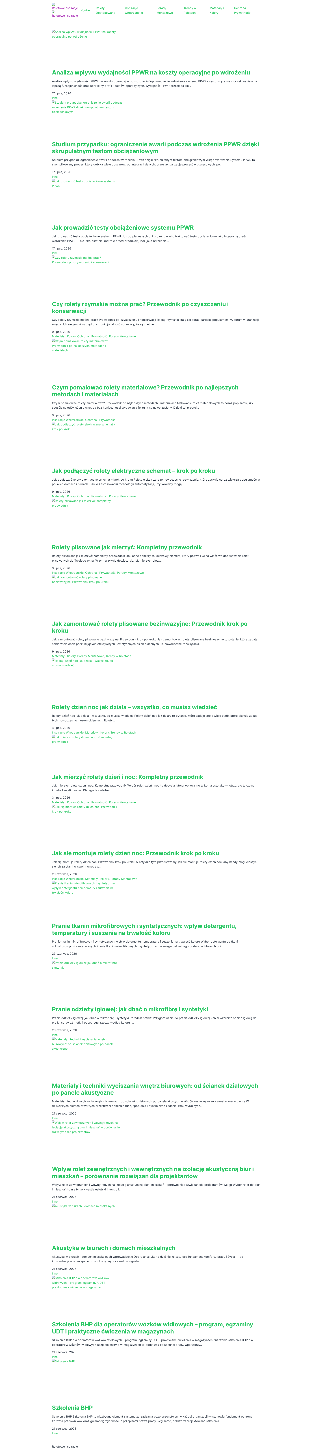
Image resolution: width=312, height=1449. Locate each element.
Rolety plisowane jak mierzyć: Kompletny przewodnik (127, 547)
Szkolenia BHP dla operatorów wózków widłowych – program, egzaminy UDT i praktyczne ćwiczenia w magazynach (152, 1328)
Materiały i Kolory (217, 10)
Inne (55, 98)
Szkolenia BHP (72, 1407)
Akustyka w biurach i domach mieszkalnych (114, 1247)
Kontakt (86, 10)
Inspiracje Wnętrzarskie (134, 10)
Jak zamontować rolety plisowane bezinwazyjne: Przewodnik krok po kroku (150, 627)
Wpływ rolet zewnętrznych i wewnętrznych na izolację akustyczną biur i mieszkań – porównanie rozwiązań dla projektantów (153, 1172)
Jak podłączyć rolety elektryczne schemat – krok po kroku (133, 470)
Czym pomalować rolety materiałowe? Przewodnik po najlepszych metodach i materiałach (145, 391)
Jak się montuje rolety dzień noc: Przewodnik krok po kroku (135, 853)
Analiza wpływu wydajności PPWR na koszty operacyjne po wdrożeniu (151, 72)
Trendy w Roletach (190, 10)
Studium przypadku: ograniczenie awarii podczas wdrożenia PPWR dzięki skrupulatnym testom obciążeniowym (155, 148)
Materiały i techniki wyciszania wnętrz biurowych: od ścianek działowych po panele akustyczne (155, 1089)
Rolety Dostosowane (105, 10)
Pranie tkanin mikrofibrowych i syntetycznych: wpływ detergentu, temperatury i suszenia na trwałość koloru (144, 929)
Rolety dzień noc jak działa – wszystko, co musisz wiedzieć (134, 707)
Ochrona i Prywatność (242, 10)
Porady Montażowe (165, 10)
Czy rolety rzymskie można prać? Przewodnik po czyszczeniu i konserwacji (140, 307)
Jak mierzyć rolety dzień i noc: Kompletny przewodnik (127, 776)
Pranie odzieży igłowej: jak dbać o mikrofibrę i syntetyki (130, 1009)
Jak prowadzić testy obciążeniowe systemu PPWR (123, 227)
